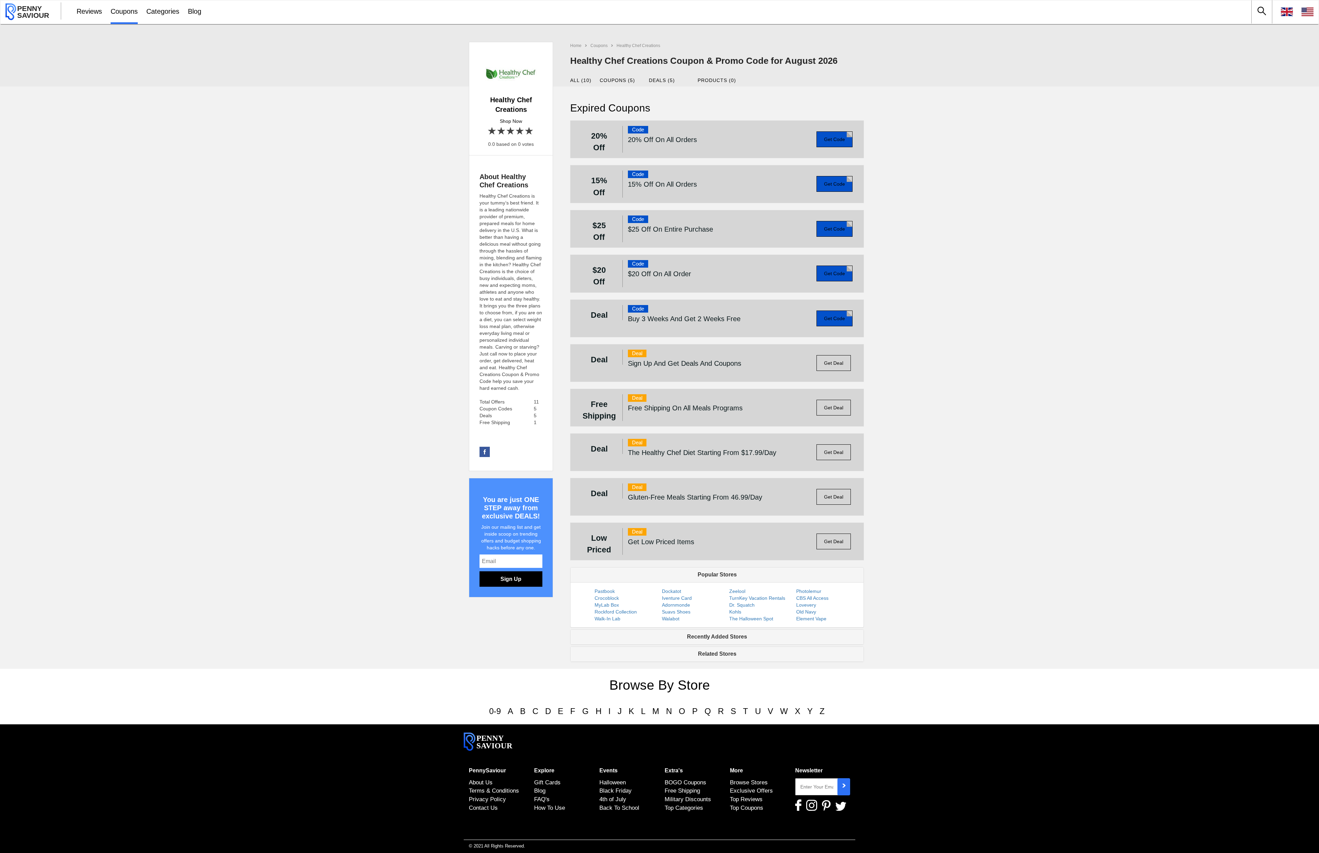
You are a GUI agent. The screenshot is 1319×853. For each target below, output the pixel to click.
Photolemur (808, 591)
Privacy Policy (487, 799)
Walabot (670, 618)
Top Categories (684, 807)
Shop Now (511, 121)
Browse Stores (749, 782)
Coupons (124, 11)
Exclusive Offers (751, 790)
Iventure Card (677, 598)
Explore (544, 770)
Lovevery (806, 605)
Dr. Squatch (742, 605)
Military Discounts (688, 799)
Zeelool (737, 591)
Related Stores (717, 654)
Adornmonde (676, 605)
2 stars (501, 131)
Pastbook (605, 591)
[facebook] (485, 451)
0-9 (495, 711)
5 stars (529, 131)
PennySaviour (487, 770)
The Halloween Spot (751, 618)
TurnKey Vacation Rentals (757, 598)
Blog (194, 11)
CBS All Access (812, 598)
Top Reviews (746, 799)
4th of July (612, 799)
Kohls (735, 612)
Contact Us (483, 807)
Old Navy (806, 612)
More (736, 770)
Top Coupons (746, 807)
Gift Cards (547, 782)
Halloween (612, 782)
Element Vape (811, 618)
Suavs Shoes (676, 612)
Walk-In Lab (607, 618)
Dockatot (671, 591)
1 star (492, 131)
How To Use (549, 807)
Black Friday (615, 790)
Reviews (89, 11)
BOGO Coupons (685, 782)
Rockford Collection (616, 612)
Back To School (619, 807)
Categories (162, 11)
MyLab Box (607, 605)
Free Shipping (682, 790)
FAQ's (542, 799)
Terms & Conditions (494, 790)
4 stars (520, 131)
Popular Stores (717, 574)
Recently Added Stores (717, 637)
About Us (481, 782)
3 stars (511, 131)
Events (608, 770)
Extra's (674, 770)
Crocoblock (607, 598)
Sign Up (510, 579)
